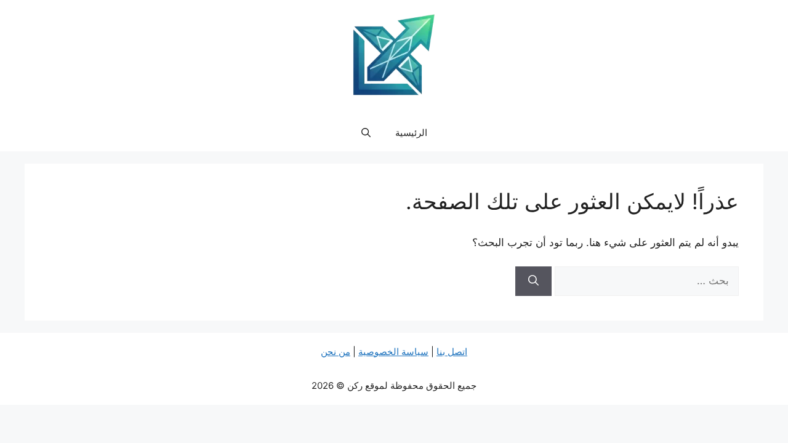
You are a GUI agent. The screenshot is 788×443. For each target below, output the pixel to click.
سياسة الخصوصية (393, 351)
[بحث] (533, 281)
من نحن (335, 351)
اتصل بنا (451, 351)
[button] (366, 132)
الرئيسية (411, 132)
